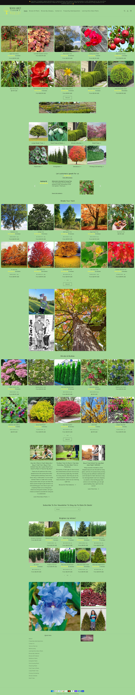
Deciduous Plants (33, 658)
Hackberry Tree (14, 231)
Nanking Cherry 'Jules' (41, 387)
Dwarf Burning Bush (67, 424)
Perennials (37, 166)
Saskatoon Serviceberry (14, 424)
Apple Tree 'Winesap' (121, 53)
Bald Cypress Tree (67, 231)
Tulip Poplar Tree (94, 269)
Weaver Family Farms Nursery (65, 693)
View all (67, 97)
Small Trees (96, 143)
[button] (124, 10)
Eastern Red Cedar (67, 538)
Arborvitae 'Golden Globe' (121, 88)
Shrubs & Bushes (76, 143)
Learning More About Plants (36, 651)
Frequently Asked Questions (36, 641)
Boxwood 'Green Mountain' (94, 88)
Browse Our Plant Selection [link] (66, 484)
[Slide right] (70, 280)
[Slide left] (64, 280)
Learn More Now (92, 489)
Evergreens (57, 166)
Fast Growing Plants (34, 663)
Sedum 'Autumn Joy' (14, 387)
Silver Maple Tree (41, 269)
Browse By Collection (34, 653)
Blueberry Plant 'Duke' (121, 387)
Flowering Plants (33, 665)
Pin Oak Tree (14, 269)
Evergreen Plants (33, 661)
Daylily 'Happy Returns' (67, 88)
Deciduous (76, 166)
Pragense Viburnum (51, 564)
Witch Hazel (94, 424)
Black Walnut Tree (67, 53)
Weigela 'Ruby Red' (120, 424)
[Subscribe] (78, 509)
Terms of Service (33, 646)
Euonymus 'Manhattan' (36, 538)
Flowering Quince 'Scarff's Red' (41, 88)
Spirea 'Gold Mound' (40, 424)
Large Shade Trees (37, 143)
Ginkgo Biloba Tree (67, 269)
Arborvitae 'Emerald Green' (67, 387)
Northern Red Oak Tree (120, 269)
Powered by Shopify (75, 693)
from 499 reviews (67, 177)
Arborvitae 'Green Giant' (98, 538)
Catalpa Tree (41, 231)
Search (30, 638)
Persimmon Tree (121, 231)
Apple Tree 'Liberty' (14, 53)
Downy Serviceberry (94, 387)
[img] (67, 176)
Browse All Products (34, 656)
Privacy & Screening (96, 166)
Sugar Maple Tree (94, 231)
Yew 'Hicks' (36, 564)
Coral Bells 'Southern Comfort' (41, 53)
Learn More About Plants (41, 496)
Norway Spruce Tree (83, 538)
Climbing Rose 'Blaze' (94, 53)
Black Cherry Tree (14, 88)
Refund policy (32, 648)
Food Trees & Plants (57, 143)
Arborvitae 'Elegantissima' (99, 564)
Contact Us (31, 643)
